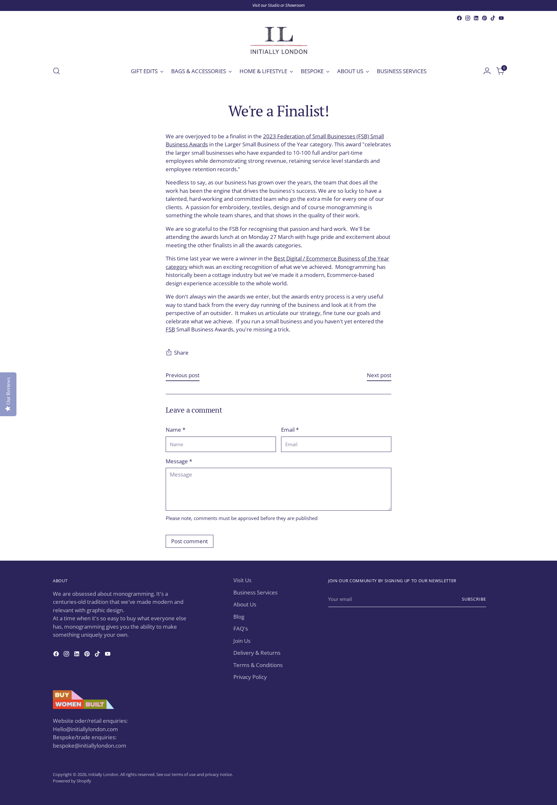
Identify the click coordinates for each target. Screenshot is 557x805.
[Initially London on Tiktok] (493, 18)
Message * (179, 461)
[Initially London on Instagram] (468, 18)
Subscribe (474, 599)
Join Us (241, 640)
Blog (238, 616)
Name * (175, 429)
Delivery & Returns (256, 652)
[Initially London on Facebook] (459, 18)
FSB (170, 329)
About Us (244, 604)
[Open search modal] (56, 70)
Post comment (189, 541)
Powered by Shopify (72, 781)
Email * (290, 429)
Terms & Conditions (258, 665)
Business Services (255, 592)
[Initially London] (278, 41)
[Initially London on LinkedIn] (476, 18)
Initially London (103, 774)
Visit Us (242, 580)
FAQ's (240, 628)
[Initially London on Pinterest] (484, 18)
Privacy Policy (250, 677)
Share (181, 352)
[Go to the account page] (487, 70)
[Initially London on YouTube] (501, 18)
